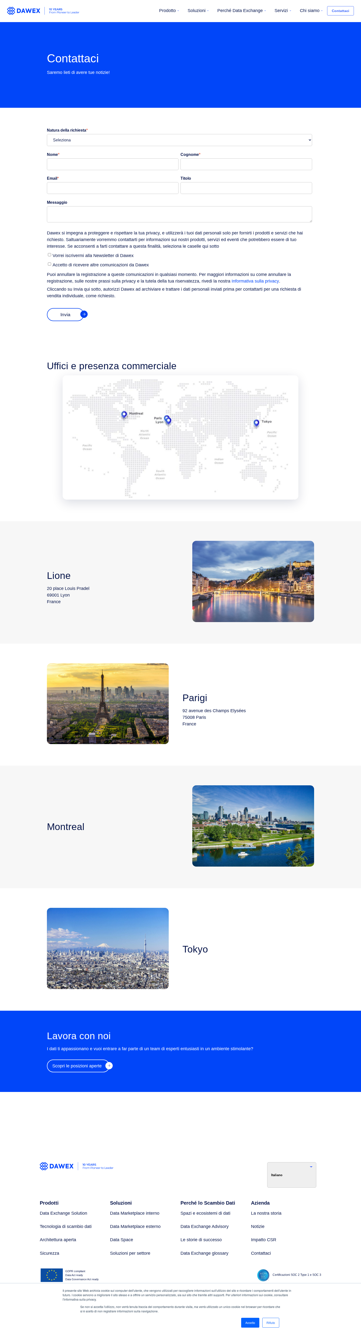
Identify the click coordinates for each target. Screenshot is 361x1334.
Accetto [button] (250, 1322)
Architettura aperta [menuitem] (58, 1239)
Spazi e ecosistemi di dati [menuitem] (205, 1213)
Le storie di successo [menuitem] (201, 1239)
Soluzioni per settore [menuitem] (130, 1253)
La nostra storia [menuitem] (266, 1213)
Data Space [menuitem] (121, 1239)
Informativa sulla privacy (255, 281)
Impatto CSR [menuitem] (263, 1239)
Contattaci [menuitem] (261, 1253)
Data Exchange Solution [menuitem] (63, 1213)
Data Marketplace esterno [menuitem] (135, 1226)
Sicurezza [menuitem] (49, 1253)
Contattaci (340, 11)
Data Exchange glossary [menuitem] (204, 1253)
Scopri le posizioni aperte (77, 1065)
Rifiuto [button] (270, 1322)
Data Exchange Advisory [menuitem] (204, 1226)
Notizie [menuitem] (257, 1226)
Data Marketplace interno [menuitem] (134, 1213)
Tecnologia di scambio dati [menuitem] (66, 1226)
